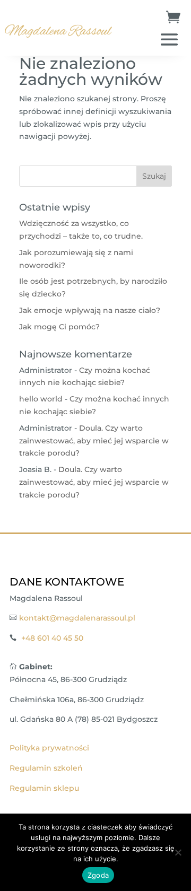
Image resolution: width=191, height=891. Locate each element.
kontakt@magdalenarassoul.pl (77, 618)
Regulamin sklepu (44, 788)
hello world (41, 399)
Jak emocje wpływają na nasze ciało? (89, 310)
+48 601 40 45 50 (52, 638)
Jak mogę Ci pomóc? (59, 326)
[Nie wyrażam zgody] (177, 852)
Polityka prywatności (49, 748)
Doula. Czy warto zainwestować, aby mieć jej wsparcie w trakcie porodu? (94, 440)
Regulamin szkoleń (46, 768)
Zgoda (98, 875)
